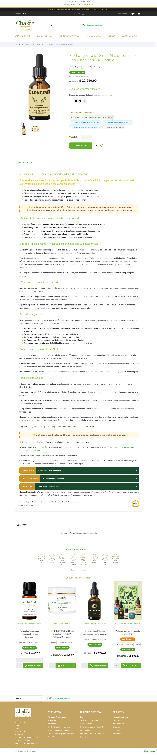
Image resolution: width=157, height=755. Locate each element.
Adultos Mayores (75, 67)
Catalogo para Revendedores (58, 730)
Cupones (116, 730)
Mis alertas (117, 733)
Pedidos (116, 720)
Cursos (111, 36)
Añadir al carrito (80, 145)
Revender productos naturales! (91, 727)
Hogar (37, 642)
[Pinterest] (85, 101)
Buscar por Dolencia (78, 570)
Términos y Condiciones (89, 720)
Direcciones (117, 727)
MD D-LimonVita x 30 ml (95, 624)
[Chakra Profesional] (29, 25)
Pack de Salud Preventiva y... (127, 624)
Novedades (51, 720)
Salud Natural (22, 36)
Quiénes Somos (86, 724)
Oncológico (86, 639)
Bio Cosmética (44, 36)
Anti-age (70, 642)
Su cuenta (118, 712)
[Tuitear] (80, 101)
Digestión (23, 642)
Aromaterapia (93, 36)
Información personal (120, 717)
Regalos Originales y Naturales (58, 727)
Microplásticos (96, 639)
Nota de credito (118, 724)
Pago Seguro (85, 730)
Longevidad (87, 67)
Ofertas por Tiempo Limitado (57, 717)
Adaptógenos (129, 36)
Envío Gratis (84, 737)
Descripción (25, 163)
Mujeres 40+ (62, 642)
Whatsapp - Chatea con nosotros (92, 733)
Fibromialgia (97, 67)
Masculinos (51, 724)
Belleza (53, 642)
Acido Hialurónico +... (62, 624)
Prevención (129, 644)
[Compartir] (76, 101)
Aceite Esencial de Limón (29, 624)
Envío (82, 717)
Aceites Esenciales (69, 36)
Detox (30, 642)
